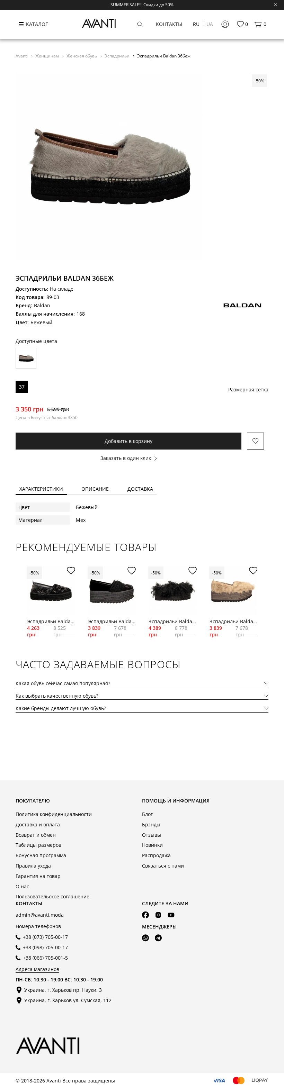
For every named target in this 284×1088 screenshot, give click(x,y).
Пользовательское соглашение (52, 896)
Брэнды (151, 824)
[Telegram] (158, 938)
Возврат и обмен (36, 835)
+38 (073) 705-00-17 (45, 937)
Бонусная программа (41, 855)
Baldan (42, 305)
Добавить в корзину (128, 441)
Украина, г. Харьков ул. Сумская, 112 (68, 1000)
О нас (22, 886)
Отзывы (151, 835)
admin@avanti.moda (40, 915)
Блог (147, 814)
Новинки (152, 845)
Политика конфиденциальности (54, 814)
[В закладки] (255, 441)
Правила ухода (33, 865)
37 (22, 386)
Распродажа (156, 855)
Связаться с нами (163, 865)
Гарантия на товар (38, 876)
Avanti (22, 55)
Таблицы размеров (38, 845)
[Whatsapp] (145, 938)
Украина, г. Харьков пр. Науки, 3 (63, 990)
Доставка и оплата (38, 824)
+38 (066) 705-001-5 (45, 957)
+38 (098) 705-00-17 (45, 947)
